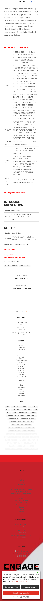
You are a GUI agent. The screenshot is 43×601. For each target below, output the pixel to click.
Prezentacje (21, 498)
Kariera (21, 509)
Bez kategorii (21, 350)
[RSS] (37, 1)
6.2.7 (19, 407)
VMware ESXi (14, 446)
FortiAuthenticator (21, 360)
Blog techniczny (21, 505)
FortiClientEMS (14, 431)
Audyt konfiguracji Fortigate (21, 496)
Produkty (21, 480)
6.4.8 (7, 410)
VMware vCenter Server (28, 449)
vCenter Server (21, 443)
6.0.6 (7, 407)
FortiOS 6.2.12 (23, 244)
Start (21, 475)
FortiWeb (21, 379)
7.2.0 (29, 410)
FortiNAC (21, 372)
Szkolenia (22, 389)
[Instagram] (34, 1)
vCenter (11, 443)
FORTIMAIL (21, 368)
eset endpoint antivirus (27, 413)
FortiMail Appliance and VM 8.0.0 (21, 333)
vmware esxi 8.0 (27, 446)
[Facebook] (31, 1)
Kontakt (21, 512)
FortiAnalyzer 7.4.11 (21, 322)
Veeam (21, 391)
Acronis (21, 345)
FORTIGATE (21, 366)
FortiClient (21, 362)
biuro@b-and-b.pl (22, 551)
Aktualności (21, 348)
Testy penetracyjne (21, 491)
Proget (21, 383)
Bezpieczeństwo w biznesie (21, 487)
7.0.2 (18, 410)
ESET (21, 352)
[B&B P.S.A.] (8, 1)
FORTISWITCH (21, 377)
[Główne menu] (24, 1)
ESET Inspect (31, 416)
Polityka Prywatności (20, 581)
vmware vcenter (12, 449)
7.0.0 (13, 410)
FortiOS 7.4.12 (21, 327)
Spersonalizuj (30, 587)
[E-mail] (28, 1)
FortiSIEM (21, 375)
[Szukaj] (16, 1)
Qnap (21, 385)
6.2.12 (7, 266)
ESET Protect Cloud (28, 419)
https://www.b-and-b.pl (22, 553)
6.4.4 (30, 407)
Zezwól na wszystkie (21, 593)
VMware (21, 393)
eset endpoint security (16, 416)
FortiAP (21, 358)
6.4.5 (35, 407)
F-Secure (21, 354)
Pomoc (21, 507)
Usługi (22, 482)
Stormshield (21, 387)
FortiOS (14, 266)
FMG (19, 422)
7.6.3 (8, 413)
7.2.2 (35, 410)
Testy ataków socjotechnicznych (21, 493)
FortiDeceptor (21, 364)
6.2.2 (13, 407)
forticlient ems (28, 431)
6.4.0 (24, 407)
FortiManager (21, 370)
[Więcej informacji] (20, 1)
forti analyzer (17, 425)
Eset (14, 413)
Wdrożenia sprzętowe (21, 500)
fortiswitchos (22, 440)
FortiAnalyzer (21, 356)
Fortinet (17, 437)
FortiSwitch (10, 440)
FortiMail (20, 434)
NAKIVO (21, 381)
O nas (21, 478)
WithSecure (21, 395)
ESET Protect (13, 419)
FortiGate (10, 434)
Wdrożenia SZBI (21, 503)
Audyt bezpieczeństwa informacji (21, 489)
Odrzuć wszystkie (11, 587)
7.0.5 (24, 410)
